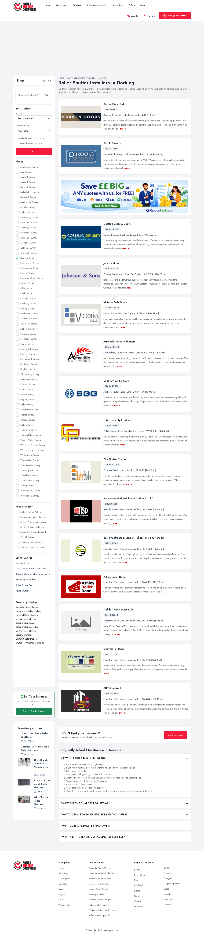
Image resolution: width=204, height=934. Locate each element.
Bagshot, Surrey (27, 187)
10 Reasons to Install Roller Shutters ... (42, 784)
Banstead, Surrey (28, 197)
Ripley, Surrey (26, 404)
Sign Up (150, 15)
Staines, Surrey (27, 414)
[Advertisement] (102, 52)
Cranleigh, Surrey (28, 252)
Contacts (77, 5)
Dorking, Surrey (27, 257)
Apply (33, 151)
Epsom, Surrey (27, 283)
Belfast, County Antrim (30, 512)
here (74, 764)
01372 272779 (111, 148)
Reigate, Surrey (27, 399)
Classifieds (118, 5)
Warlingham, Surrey (29, 455)
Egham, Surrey (27, 273)
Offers (132, 5)
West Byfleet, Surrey (29, 460)
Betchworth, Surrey (29, 202)
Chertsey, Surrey (28, 227)
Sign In (134, 15)
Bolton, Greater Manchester (33, 522)
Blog (142, 5)
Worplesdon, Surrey (29, 495)
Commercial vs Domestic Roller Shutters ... (35, 748)
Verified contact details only (31, 138)
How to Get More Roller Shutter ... (34, 735)
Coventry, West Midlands (31, 542)
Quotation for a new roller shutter (31, 568)
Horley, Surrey (27, 343)
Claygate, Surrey (28, 242)
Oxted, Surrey (26, 389)
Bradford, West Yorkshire (32, 527)
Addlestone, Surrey (29, 166)
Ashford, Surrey (27, 177)
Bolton (137, 880)
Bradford (138, 885)
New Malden (109, 352)
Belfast (137, 869)
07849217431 (111, 109)
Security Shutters (23, 634)
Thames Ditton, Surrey (30, 435)
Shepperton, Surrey (29, 409)
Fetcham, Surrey (28, 303)
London (139, 352)
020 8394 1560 (112, 229)
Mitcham (107, 391)
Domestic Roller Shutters (27, 607)
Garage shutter (22, 562)
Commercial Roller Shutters (28, 611)
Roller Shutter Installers (97, 5)
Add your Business (178, 15)
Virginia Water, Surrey (30, 439)
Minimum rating (22, 125)
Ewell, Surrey (26, 293)
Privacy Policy (64, 904)
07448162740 (111, 615)
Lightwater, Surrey (28, 364)
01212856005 (111, 543)
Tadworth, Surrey (28, 429)
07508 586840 (111, 693)
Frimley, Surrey (27, 308)
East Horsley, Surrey (29, 262)
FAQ (60, 899)
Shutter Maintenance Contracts (30, 642)
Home (47, 5)
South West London (126, 352)
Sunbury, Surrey (27, 419)
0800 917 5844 (112, 307)
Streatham (108, 620)
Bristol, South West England (33, 532)
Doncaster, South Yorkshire (32, 547)
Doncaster (139, 906)
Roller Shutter (22, 590)
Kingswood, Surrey (29, 348)
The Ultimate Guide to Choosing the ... (41, 765)
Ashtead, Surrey (27, 182)
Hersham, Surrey (28, 333)
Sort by (19, 113)
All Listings (63, 873)
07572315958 (111, 504)
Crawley (107, 274)
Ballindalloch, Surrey (30, 192)
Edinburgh (168, 873)
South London (119, 391)
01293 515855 (111, 268)
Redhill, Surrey (27, 394)
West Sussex (117, 274)
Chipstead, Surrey (28, 232)
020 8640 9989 (112, 386)
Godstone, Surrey (28, 318)
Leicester (168, 894)
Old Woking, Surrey (29, 374)
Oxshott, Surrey (27, 384)
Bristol (137, 890)
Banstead (107, 234)
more (123, 128)
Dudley (167, 867)
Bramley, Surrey (27, 207)
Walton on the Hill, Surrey (32, 450)
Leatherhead (109, 154)
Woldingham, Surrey (30, 490)
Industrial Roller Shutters (27, 615)
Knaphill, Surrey (27, 354)
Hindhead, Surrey (28, 338)
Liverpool (168, 899)
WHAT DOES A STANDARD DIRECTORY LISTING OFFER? (94, 814)
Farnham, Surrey (28, 298)
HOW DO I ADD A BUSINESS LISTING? (83, 758)
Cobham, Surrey (28, 247)
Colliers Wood (110, 431)
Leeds (166, 888)
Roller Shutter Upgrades (27, 626)
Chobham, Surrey (28, 237)
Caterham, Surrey (28, 222)
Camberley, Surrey (29, 217)
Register (62, 894)
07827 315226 (111, 654)
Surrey (115, 115)
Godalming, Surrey (29, 313)
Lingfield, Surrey (28, 369)
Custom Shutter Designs (26, 638)
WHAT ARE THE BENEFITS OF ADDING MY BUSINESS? (93, 837)
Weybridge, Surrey (29, 470)
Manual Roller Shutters (26, 618)
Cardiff (137, 896)
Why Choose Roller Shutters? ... (41, 801)
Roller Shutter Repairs (25, 622)
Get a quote (61, 5)
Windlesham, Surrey (29, 480)
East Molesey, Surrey (29, 268)
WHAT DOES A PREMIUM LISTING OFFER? (85, 826)
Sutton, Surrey (26, 424)
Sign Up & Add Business (34, 711)
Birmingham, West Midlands (33, 517)
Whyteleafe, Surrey (29, 475)
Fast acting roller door (26, 579)
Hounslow (108, 509)
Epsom (106, 313)
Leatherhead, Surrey (29, 359)
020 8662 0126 (112, 464)
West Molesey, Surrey (30, 465)
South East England (128, 115)
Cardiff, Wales (27, 537)
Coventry (138, 901)
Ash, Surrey (25, 171)
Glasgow (168, 878)
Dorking (107, 115)
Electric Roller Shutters (26, 630)
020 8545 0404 (112, 425)
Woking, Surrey (27, 485)
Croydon (107, 470)
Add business (175, 735)
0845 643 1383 (112, 347)
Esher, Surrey (26, 288)
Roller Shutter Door (25, 585)
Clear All (46, 80)
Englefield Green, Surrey (32, 278)
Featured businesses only (30, 143)
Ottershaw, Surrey (28, 379)
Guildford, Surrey (28, 323)
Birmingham (139, 875)
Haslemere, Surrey (28, 328)
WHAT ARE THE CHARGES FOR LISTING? (85, 803)
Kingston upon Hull (172, 883)
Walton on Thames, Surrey (32, 445)
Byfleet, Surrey (27, 212)
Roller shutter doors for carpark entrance (34, 574)
